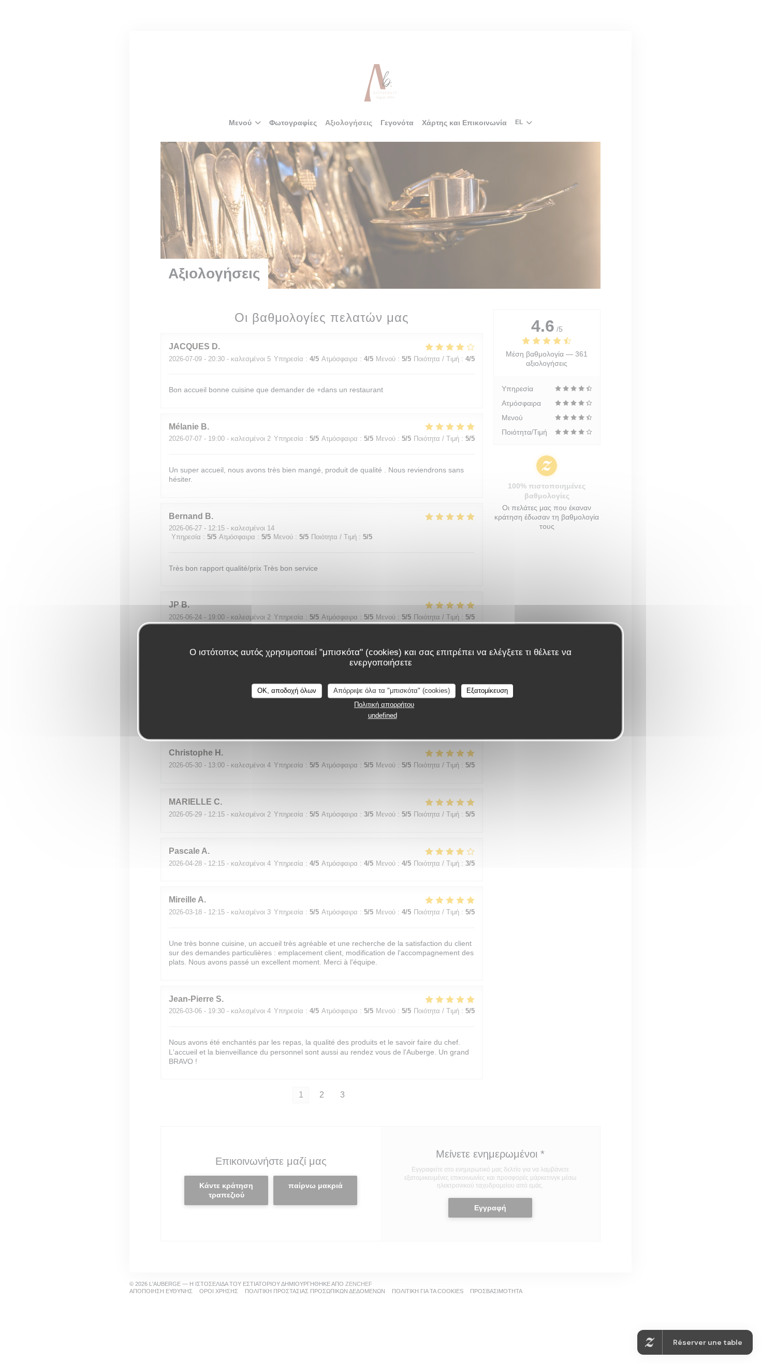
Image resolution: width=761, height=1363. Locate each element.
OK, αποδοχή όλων (286, 690)
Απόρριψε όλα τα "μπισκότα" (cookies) (391, 690)
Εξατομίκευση (487, 690)
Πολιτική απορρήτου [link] (384, 704)
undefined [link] (382, 715)
